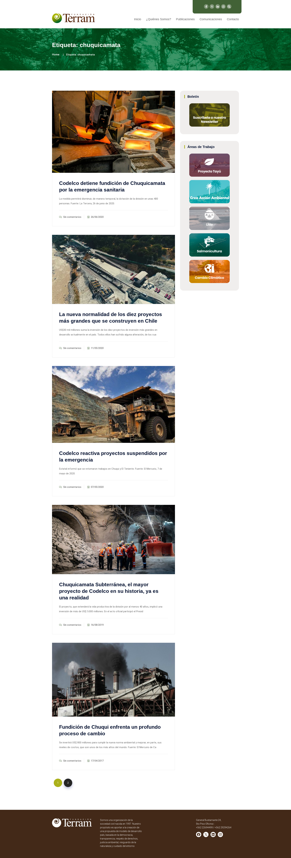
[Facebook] (206, 6)
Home (55, 54)
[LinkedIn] (217, 6)
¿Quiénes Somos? (158, 19)
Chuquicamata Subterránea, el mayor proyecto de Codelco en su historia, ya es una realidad (108, 591)
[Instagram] (223, 6)
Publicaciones (185, 19)
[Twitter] (212, 6)
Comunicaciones (211, 19)
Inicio (137, 19)
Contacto (233, 19)
